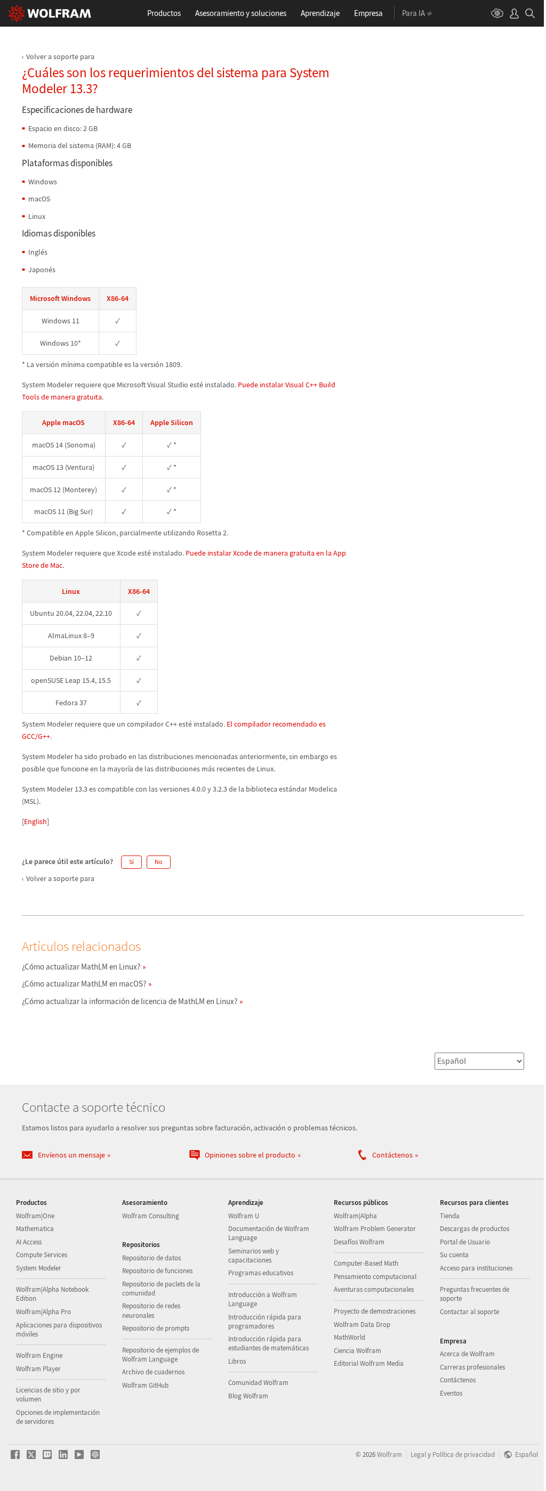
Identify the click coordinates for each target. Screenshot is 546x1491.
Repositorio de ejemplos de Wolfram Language (160, 1355)
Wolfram (389, 1454)
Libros (237, 1361)
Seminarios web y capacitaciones (253, 1255)
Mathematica (35, 1228)
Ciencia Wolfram (357, 1350)
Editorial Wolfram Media (369, 1363)
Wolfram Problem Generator (375, 1228)
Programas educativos (260, 1272)
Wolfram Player (38, 1368)
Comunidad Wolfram (258, 1382)
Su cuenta (454, 1254)
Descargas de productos (474, 1228)
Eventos (451, 1393)
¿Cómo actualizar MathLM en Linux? (81, 967)
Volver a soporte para (60, 56)
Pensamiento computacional (375, 1276)
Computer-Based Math (366, 1263)
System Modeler (38, 1268)
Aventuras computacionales (374, 1289)
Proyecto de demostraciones (374, 1311)
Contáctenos (458, 1379)
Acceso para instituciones (476, 1268)
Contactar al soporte (469, 1311)
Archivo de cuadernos (153, 1371)
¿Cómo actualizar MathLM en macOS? (84, 984)
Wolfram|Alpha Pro (43, 1311)
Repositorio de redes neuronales (151, 1310)
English (35, 821)
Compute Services (41, 1254)
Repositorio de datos (151, 1257)
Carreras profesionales (472, 1367)
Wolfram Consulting (150, 1215)
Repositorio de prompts (155, 1328)
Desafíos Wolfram (359, 1241)
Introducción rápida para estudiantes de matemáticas (268, 1343)
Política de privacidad (463, 1454)
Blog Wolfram (248, 1395)
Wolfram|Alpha (355, 1215)
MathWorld (349, 1337)
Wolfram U (243, 1215)
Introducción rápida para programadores (264, 1322)
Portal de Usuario (465, 1241)
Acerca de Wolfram (467, 1353)
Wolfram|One (35, 1215)
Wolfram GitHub (145, 1385)
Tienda (450, 1215)
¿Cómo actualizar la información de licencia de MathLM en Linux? (129, 1001)
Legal (418, 1454)
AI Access (29, 1241)
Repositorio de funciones (157, 1270)
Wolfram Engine (39, 1355)
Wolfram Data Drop (362, 1324)
